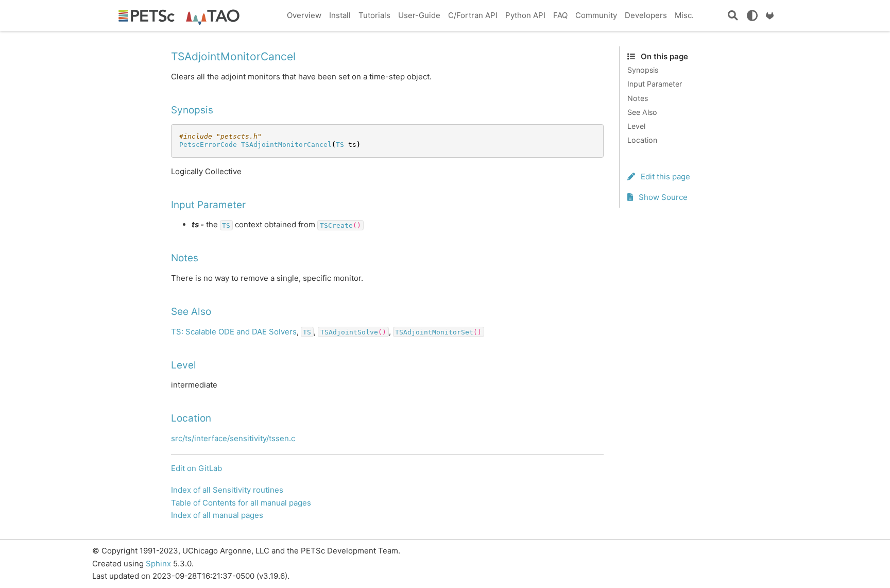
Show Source (662, 197)
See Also (642, 112)
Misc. (684, 15)
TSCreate (336, 225)
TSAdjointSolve (349, 332)
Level (636, 126)
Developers (646, 15)
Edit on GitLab (196, 468)
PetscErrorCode (208, 144)
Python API (525, 15)
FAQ (560, 15)
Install (340, 15)
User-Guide (419, 15)
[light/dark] (752, 15)
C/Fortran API (473, 15)
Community (596, 15)
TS (340, 144)
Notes (637, 98)
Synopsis (642, 69)
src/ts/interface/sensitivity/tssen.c (233, 438)
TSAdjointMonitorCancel (286, 144)
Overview (304, 15)
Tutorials (374, 15)
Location (642, 140)
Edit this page (664, 176)
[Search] (733, 15)
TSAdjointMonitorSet (434, 332)
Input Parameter (654, 83)
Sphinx (158, 563)
